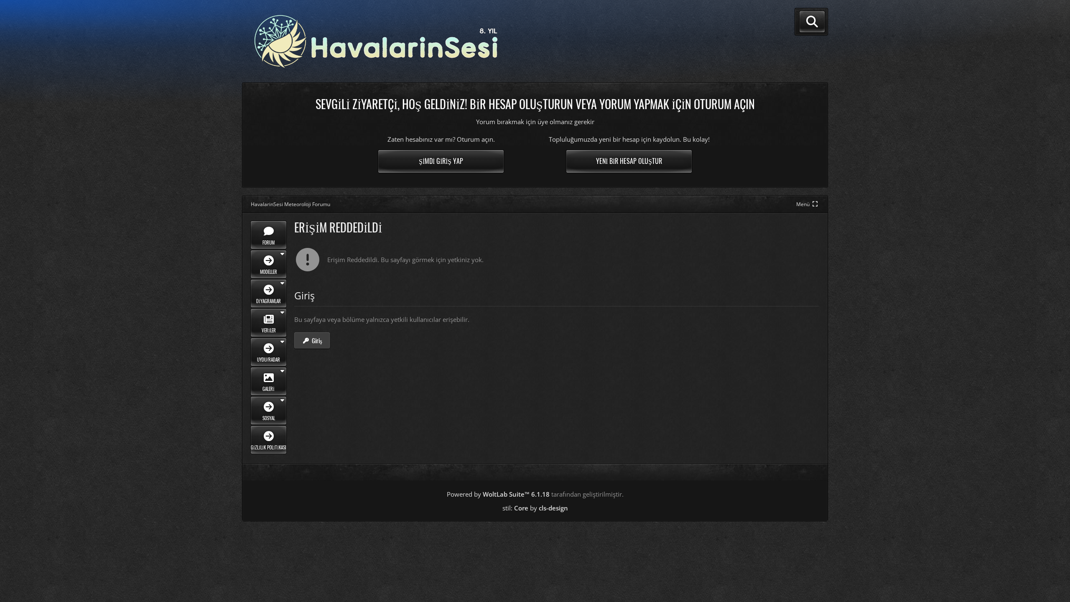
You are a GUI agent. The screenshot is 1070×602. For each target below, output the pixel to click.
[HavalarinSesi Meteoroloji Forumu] (376, 41)
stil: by (535, 508)
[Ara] (812, 21)
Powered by (498, 494)
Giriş (317, 340)
